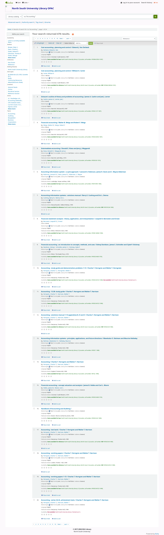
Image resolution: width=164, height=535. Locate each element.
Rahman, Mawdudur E (50, 341)
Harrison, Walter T (63, 294)
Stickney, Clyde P (74, 247)
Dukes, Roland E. (13, 52)
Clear (156, 3)
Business (11, 120)
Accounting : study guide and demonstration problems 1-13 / (81, 268)
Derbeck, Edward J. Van (50, 50)
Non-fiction (11, 63)
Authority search (28, 22)
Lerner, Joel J (59, 99)
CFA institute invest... (14, 103)
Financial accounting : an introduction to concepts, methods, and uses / (90, 245)
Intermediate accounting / (65, 148)
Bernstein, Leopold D (50, 221)
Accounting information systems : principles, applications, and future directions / (89, 338)
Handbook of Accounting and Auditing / (56, 409)
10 (57, 39)
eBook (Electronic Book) (15, 82)
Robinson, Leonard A (50, 175)
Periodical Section (13, 91)
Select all (51, 43)
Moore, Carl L (59, 388)
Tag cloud (39, 22)
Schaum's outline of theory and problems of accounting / (75, 97)
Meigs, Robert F (60, 125)
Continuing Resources (15, 80)
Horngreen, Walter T (64, 271)
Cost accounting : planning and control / (65, 47)
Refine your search (18, 34)
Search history (146, 3)
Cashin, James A (48, 99)
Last (67, 39)
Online (10, 89)
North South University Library (10, 3)
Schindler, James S (62, 247)
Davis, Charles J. (13, 49)
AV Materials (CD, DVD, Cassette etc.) (18, 75)
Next (61, 39)
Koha (157, 534)
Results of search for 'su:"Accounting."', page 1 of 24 (30, 29)
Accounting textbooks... (15, 101)
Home (9, 29)
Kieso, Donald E (48, 151)
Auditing (10, 116)
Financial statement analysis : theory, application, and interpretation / (80, 219)
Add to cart (57, 66)
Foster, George (12, 56)
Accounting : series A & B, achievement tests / (74, 500)
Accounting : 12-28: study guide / (70, 291)
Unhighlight (40, 43)
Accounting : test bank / (66, 430)
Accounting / (62, 362)
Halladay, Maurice (65, 341)
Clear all (58, 43)
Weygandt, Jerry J (60, 151)
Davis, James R (62, 175)
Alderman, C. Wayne (75, 175)
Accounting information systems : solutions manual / (74, 195)
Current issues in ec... (15, 105)
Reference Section (13, 94)
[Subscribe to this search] (73, 34)
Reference (11, 65)
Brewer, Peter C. (13, 47)
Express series (12, 107)
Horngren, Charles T (49, 271)
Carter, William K (48, 73)
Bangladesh (12, 118)
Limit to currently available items (16, 41)
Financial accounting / (63, 122)
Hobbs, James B (48, 388)
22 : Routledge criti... (14, 99)
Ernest (60, 221)
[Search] (155, 16)
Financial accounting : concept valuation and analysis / (75, 385)
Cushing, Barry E (48, 198)
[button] (18, 3)
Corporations (12, 122)
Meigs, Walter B (48, 125)
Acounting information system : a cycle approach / (83, 172)
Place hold (46, 66)
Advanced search (14, 22)
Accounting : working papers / (69, 453)
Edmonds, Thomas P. (14, 54)
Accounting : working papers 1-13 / (70, 477)
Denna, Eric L (60, 198)
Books (10, 78)
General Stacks (12, 87)
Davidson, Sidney (48, 247)
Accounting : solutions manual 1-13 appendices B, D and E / (80, 315)
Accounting (11, 114)
